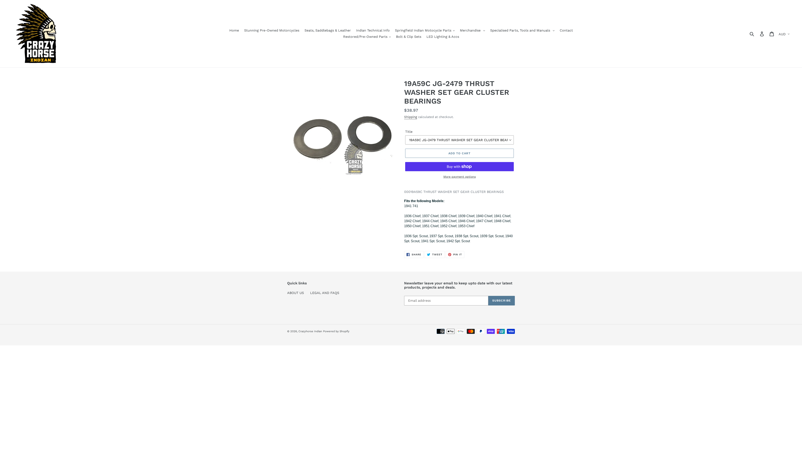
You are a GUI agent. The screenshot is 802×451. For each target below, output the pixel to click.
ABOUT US (295, 293)
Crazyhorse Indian (310, 331)
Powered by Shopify (336, 331)
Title (408, 132)
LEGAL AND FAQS (324, 293)
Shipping (410, 117)
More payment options (459, 176)
